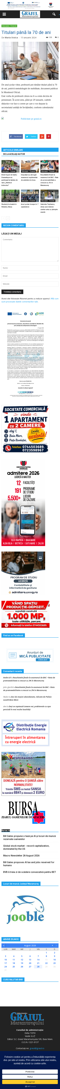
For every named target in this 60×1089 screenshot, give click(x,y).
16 (54, 959)
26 (22, 966)
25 (14, 966)
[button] (55, 14)
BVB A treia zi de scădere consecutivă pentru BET (29, 872)
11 (14, 959)
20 (30, 963)
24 (5, 966)
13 (30, 959)
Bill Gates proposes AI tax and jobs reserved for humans (28, 864)
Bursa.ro (5, 830)
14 (38, 959)
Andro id (7, 677)
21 (38, 963)
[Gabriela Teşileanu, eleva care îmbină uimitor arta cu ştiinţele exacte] (49, 196)
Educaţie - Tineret (9, 26)
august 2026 (30, 945)
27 (30, 966)
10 (5, 959)
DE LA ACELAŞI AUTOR (14, 154)
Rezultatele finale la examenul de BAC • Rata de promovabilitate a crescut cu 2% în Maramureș (49, 180)
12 (22, 959)
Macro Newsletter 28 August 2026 (21, 855)
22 (46, 963)
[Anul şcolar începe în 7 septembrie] (30, 196)
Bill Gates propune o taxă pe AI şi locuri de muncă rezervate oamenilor (29, 838)
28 (38, 966)
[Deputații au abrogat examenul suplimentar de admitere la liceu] (30, 166)
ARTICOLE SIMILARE (13, 150)
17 (5, 963)
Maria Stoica (11, 37)
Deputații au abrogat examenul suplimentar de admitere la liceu (29, 177)
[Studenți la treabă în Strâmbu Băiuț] (10, 196)
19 (22, 963)
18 (14, 963)
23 (54, 963)
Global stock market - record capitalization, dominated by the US (26, 847)
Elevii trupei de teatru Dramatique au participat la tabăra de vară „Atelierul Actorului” (9, 180)
